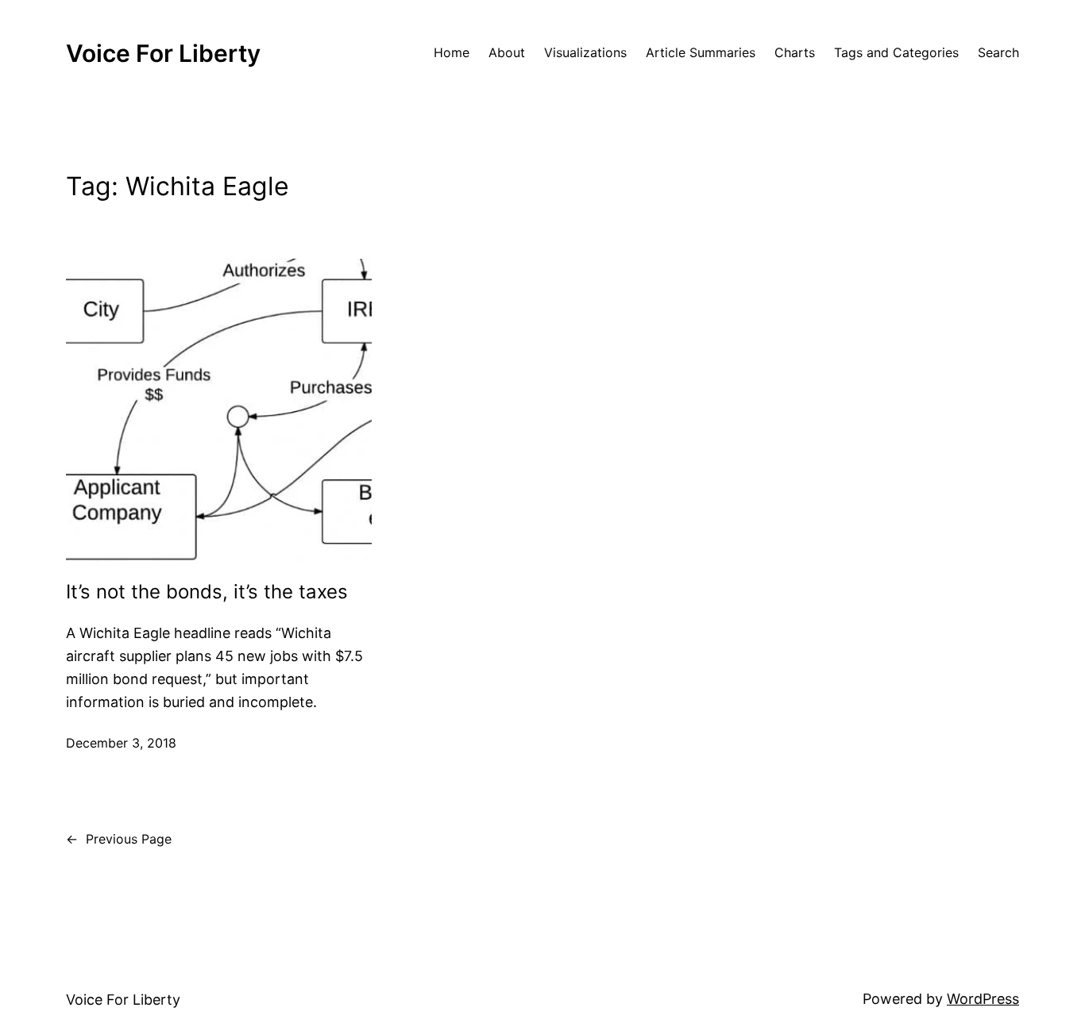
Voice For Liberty (163, 53)
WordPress (983, 998)
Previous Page (119, 839)
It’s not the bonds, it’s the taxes (207, 592)
